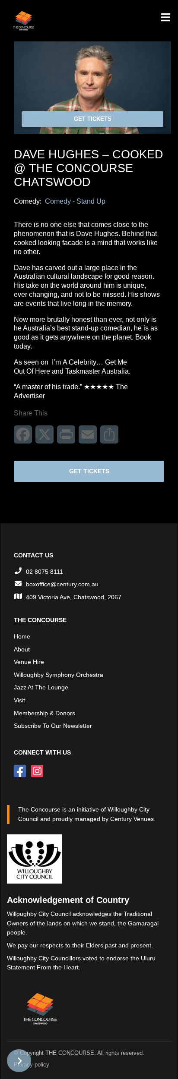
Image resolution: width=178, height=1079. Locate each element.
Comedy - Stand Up (75, 201)
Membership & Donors (44, 713)
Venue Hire (29, 661)
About (22, 649)
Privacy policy (31, 1064)
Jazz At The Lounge (41, 687)
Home (22, 636)
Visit (19, 700)
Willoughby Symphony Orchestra (58, 674)
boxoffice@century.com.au (62, 584)
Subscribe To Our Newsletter (53, 725)
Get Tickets (92, 119)
